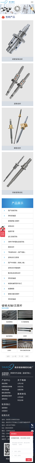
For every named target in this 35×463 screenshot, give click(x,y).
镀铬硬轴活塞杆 (7, 396)
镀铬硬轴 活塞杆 (13, 221)
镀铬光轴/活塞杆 (13, 294)
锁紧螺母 (11, 288)
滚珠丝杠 (11, 226)
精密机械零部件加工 (15, 283)
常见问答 (20, 400)
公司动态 (20, 397)
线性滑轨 (5, 383)
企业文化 (20, 386)
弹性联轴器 (12, 216)
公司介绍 (20, 383)
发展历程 (20, 389)
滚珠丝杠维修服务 (14, 268)
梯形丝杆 (11, 247)
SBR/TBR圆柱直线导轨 (16, 242)
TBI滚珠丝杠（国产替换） (17, 252)
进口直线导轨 (12, 236)
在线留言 (5, 411)
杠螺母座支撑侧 (7, 386)
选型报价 (5, 408)
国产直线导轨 (12, 210)
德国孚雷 (11, 231)
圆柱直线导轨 (6, 393)
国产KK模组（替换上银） (17, 262)
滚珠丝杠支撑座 (13, 257)
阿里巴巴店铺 (15, 373)
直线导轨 (26, 373)
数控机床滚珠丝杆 (14, 273)
